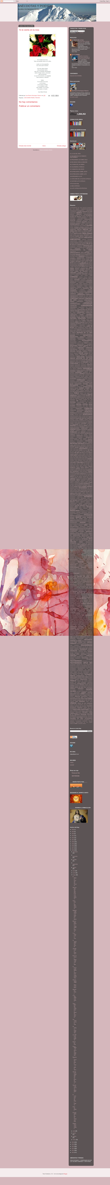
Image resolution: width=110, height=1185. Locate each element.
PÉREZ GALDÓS (83, 563)
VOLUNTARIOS (87, 719)
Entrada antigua (61, 146)
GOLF (87, 417)
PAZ (86, 555)
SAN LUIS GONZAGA (78, 621)
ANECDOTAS (88, 237)
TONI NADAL (84, 678)
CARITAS (81, 277)
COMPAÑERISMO (88, 292)
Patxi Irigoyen (78, 555)
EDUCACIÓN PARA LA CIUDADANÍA (78, 361)
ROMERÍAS (72, 605)
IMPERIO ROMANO (83, 438)
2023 (73, 835)
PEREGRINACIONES (74, 563)
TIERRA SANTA (81, 677)
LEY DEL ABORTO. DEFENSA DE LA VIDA (83, 476)
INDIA (81, 439)
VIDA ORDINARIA (80, 701)
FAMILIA (76, 393)
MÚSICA (72, 521)
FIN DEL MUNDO (87, 406)
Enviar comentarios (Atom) (46, 150)
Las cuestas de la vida (74, 1022)
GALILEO (76, 414)
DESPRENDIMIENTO (87, 340)
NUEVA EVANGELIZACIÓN (82, 528)
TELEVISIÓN (83, 654)
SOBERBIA (89, 642)
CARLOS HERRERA (88, 277)
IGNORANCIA (80, 435)
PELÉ (76, 558)
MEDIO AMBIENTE (80, 501)
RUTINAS (72, 606)
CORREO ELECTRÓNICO (87, 313)
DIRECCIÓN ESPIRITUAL (85, 348)
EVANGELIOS (79, 386)
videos (91, 701)
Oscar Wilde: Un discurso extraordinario (74, 1051)
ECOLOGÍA (72, 355)
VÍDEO (87, 701)
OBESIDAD (72, 532)
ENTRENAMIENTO (88, 373)
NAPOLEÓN (81, 521)
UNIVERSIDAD (89, 687)
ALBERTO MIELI (76, 225)
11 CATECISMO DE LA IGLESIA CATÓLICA (80, 178)
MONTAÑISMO (86, 513)
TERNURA (72, 658)
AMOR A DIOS (73, 231)
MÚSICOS (76, 521)
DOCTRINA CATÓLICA (82, 351)
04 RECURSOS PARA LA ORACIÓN (78, 162)
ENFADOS (79, 368)
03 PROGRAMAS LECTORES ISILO (78, 159)
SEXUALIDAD (80, 638)
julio (74, 870)
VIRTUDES (85, 712)
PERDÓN (81, 562)
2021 (73, 839)
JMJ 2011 (90, 450)
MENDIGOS (72, 505)
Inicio (44, 146)
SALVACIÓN (89, 614)
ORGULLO (79, 543)
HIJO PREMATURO (80, 425)
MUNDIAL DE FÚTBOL (76, 518)
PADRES (80, 547)
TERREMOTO (77, 658)
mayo (74, 874)
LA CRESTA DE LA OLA (78, 40)
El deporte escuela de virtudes (74, 881)
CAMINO (71, 271)
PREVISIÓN (86, 578)
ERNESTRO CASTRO (79, 376)
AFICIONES (84, 221)
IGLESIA (86, 433)
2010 (73, 1152)
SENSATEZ (90, 634)
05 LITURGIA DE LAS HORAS (77, 164)
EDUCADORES (77, 362)
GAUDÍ (80, 414)
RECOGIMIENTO (89, 590)
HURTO (79, 432)
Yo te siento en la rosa (74, 936)
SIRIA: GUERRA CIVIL (80, 642)
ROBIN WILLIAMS (85, 602)
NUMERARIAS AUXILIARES (77, 531)
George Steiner (78, 415)
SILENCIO (80, 639)
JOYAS (84, 460)
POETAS (81, 573)
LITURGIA (82, 481)
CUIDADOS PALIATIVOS (75, 323)
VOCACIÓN (83, 714)
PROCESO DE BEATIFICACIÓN (76, 581)
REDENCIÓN (73, 593)
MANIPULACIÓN (81, 490)
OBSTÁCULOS (85, 535)
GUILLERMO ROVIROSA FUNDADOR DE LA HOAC (80, 420)
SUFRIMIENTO (83, 649)
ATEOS (86, 254)
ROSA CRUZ (77, 605)
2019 (73, 843)
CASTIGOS (83, 279)
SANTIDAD (73, 626)
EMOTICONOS (83, 366)
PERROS (80, 566)
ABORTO (79, 212)
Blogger (65, 1173)
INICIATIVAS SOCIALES (77, 443)
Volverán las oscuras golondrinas (74, 1089)
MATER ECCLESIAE (74, 495)
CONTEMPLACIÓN (73, 302)
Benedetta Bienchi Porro (74, 264)
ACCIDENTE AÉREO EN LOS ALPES (77, 215)
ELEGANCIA (83, 364)
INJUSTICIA (87, 443)
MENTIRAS (82, 505)
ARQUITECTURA (89, 251)
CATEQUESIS (89, 282)
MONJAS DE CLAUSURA (78, 513)
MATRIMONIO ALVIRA (74, 498)
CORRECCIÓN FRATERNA (75, 313)
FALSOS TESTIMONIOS (87, 391)
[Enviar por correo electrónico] (52, 95)
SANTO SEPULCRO (84, 629)
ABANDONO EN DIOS (87, 211)
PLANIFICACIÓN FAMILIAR (82, 572)
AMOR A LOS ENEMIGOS (80, 232)
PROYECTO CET (81, 585)
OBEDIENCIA (89, 531)
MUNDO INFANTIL (88, 518)
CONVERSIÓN (86, 306)
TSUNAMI (86, 684)
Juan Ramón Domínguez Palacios (80, 90)
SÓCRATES (76, 645)
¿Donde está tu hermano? (74, 951)
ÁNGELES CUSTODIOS (87, 239)
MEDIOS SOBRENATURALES (85, 503)
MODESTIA (90, 512)
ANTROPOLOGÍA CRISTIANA (80, 243)
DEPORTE (72, 335)
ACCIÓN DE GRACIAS (75, 216)
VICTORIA (78, 697)
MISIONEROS (72, 512)
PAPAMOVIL (90, 548)
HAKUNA (90, 422)
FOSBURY (72, 411)
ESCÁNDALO (72, 377)
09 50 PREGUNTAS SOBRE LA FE (78, 174)
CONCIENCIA (73, 297)
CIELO (90, 287)
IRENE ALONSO (86, 446)
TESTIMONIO (89, 659)
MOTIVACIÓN (89, 515)
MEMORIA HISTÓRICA (87, 504)
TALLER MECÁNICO (74, 653)
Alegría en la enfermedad (74, 1126)
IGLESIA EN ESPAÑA (81, 434)
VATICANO (90, 692)
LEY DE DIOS (84, 475)
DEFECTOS (72, 331)
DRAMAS (76, 354)
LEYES (84, 477)
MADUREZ (89, 486)
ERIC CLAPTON (86, 375)
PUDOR (71, 586)
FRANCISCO (88, 411)
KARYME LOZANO (73, 470)
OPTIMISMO (85, 539)
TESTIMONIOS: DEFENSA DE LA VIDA (78, 664)
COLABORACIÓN (82, 291)
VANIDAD (83, 692)
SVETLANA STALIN (83, 651)
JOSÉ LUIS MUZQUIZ (74, 456)
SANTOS (80, 630)
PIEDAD (72, 569)
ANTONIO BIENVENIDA (83, 242)
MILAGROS (89, 506)
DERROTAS (72, 337)
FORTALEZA (88, 410)
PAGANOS (85, 547)
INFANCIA (85, 439)
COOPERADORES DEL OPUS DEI (84, 309)
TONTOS (71, 679)
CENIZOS (90, 283)
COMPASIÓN (80, 293)
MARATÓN (72, 491)
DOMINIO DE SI (88, 353)
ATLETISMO (72, 256)
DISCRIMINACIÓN (89, 349)
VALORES (73, 691)
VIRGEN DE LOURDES (82, 708)
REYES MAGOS (84, 601)
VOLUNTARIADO (88, 718)
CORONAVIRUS (80, 312)
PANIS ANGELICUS (74, 548)
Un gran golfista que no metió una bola (74, 1117)
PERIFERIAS (81, 564)
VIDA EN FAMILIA (74, 698)
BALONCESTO (73, 260)
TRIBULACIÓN (89, 683)
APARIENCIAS (79, 246)
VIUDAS (88, 713)
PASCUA (86, 552)
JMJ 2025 (86, 452)
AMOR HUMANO (87, 233)
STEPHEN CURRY (77, 648)
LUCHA (76, 484)
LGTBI (87, 477)
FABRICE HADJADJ (80, 390)
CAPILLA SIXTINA (88, 272)
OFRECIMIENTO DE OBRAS (75, 536)
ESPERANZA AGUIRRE (74, 381)
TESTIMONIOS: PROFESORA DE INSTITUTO (81, 669)
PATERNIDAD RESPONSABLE (85, 554)
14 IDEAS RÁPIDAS (75, 186)
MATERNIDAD (88, 495)
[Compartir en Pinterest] (58, 95)
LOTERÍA (90, 482)
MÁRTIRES (73, 494)
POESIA (72, 573)
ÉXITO (91, 389)
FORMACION (79, 408)
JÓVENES (89, 459)
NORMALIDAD (89, 526)
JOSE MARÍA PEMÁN (29, 97)
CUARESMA (81, 322)
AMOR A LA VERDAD (83, 231)
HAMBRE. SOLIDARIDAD (75, 423)
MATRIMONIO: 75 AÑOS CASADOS (85, 499)
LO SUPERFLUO (76, 482)
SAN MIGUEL (85, 621)
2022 (73, 837)
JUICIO (78, 467)
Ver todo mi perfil (74, 97)
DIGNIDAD (80, 345)
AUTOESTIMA (89, 257)
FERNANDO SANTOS (87, 403)
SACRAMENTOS (81, 610)
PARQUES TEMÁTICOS (87, 549)
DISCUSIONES (78, 350)
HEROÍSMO (73, 425)
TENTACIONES (73, 656)
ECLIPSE (90, 354)
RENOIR (79, 596)
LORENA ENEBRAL (84, 482)
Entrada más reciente (25, 146)
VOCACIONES (79, 717)
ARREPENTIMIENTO (75, 252)
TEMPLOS (81, 655)
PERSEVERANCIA (74, 567)
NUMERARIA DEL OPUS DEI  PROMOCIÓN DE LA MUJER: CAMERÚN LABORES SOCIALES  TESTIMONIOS (81, 209)
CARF (91, 275)
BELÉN (71, 262)
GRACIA (90, 417)
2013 (73, 1146)
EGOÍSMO (85, 362)
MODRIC (71, 513)
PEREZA (90, 563)
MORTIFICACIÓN (88, 514)
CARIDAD (74, 277)
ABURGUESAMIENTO (88, 214)
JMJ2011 (90, 452)
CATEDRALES (81, 282)
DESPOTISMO (73, 340)
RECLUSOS (79, 590)
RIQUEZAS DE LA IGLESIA (75, 602)
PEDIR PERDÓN (88, 557)
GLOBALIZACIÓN (85, 415)
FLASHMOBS (80, 407)
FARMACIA (80, 395)
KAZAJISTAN (80, 470)
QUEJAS (71, 587)
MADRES (84, 486)
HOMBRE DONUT (88, 427)
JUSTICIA (77, 469)
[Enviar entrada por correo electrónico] (49, 95)
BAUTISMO (78, 261)
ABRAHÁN (72, 214)
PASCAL (82, 552)
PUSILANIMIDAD (83, 586)
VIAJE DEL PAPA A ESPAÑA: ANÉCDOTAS (83, 695)
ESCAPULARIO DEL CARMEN (81, 377)
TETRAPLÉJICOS (80, 675)
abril (74, 1131)
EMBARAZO (89, 364)
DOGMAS (90, 351)
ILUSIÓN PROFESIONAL (76, 437)
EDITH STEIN (84, 355)
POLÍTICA (90, 573)
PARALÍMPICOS (80, 549)
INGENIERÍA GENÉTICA (82, 442)
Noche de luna (74, 1043)
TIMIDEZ (87, 677)
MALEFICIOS (89, 489)
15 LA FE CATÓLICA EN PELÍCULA (78, 188)
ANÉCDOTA (81, 237)
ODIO (91, 535)
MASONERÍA (89, 494)
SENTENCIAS (72, 635)
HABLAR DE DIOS (81, 422)
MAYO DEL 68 (81, 500)
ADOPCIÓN (72, 220)
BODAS (83, 266)
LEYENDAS (80, 477)
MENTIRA (77, 505)
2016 (73, 850)
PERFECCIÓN (73, 564)
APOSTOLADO (87, 246)
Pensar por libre (76, 773)
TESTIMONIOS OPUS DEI (81, 663)
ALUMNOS (72, 228)
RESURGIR (90, 598)
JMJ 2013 (76, 452)
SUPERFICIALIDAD (82, 650)
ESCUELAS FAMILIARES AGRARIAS (84, 378)
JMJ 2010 (85, 450)
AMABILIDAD (73, 229)
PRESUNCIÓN (80, 578)
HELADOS (81, 424)
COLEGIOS (89, 291)
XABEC (76, 723)
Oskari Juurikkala (73, 544)
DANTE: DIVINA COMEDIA (87, 328)
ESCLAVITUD (89, 377)
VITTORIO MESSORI (82, 713)
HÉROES (90, 424)
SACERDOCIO (88, 606)
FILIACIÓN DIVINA (87, 404)
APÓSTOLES (89, 247)
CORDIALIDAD (82, 311)
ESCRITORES (73, 378)
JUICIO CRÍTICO (85, 467)
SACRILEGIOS (73, 611)
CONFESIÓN (74, 298)
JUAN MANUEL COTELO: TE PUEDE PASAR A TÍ (83, 461)
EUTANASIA (89, 385)
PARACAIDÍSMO (73, 549)
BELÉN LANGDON (77, 262)
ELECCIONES (77, 364)
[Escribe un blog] (53, 95)
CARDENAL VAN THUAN (80, 275)
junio (74, 872)
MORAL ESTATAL (75, 514)
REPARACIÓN (85, 596)
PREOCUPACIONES (81, 577)
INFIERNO (90, 439)
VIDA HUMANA (88, 699)
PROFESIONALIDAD (87, 581)
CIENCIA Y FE (78, 288)
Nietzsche (80, 525)
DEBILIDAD (79, 330)
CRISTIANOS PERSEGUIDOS (78, 318)
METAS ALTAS (89, 505)
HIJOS (85, 425)
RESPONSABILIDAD (81, 598)
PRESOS (75, 578)
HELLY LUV (85, 424)
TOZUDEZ (90, 679)
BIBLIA (76, 265)
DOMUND (72, 354)
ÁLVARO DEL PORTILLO (80, 228)
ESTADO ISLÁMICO (74, 382)
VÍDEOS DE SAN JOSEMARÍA (84, 703)
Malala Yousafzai (77, 489)
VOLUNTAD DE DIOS (76, 718)
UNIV (85, 687)
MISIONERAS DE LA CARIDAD (86, 510)
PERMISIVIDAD (73, 566)
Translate (81, 32)
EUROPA (82, 385)
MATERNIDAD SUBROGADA (76, 496)
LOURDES (72, 484)
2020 (73, 841)
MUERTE (78, 517)
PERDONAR (89, 562)
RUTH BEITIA (89, 605)
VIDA (82, 697)
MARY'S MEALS (84, 494)
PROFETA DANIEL (81, 582)
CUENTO (86, 322)
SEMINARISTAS (78, 634)
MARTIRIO (78, 494)
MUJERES (89, 517)
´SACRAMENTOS (73, 211)
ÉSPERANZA (89, 380)
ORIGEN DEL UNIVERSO (87, 543)
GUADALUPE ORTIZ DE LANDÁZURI (83, 418)
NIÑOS (85, 525)
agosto (74, 867)
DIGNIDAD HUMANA (78, 346)
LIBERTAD (72, 479)
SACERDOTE (89, 607)
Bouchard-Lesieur (84, 267)
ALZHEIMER (89, 228)
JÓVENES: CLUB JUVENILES (76, 460)
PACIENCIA (83, 545)
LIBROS (78, 480)
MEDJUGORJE (79, 504)
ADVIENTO (78, 221)
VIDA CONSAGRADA (88, 697)
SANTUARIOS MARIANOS (87, 630)
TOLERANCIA (73, 678)
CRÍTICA (84, 321)
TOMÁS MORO (79, 678)
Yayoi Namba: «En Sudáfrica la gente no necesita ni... (74, 1010)
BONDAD (72, 267)
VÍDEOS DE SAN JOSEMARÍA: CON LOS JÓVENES (81, 704)
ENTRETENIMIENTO (74, 375)
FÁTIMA (83, 395)
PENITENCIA (82, 560)
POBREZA (89, 572)
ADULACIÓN (85, 220)
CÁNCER (90, 271)
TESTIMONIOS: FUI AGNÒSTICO (86, 667)
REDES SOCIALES (81, 593)
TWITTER (90, 684)
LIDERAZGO (83, 480)
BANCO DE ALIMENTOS (81, 260)
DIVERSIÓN (84, 350)
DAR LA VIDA (73, 330)
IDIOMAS (75, 433)
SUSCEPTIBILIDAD (73, 651)
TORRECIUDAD (83, 679)
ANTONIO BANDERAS (74, 242)
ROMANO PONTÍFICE (86, 603)
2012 (73, 1148)
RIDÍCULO (90, 601)
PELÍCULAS (89, 559)
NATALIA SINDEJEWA (88, 521)
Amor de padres (74, 1108)
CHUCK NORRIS (85, 287)
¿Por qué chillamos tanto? (74, 998)
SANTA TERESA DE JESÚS (83, 624)
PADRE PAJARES (73, 547)
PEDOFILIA (72, 558)
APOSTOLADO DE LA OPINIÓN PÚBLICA (78, 247)
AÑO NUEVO (87, 244)
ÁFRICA (83, 222)
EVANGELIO (73, 386)
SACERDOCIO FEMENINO (76, 607)
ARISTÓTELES (73, 251)
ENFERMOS (89, 370)
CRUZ (77, 322)
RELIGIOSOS (73, 596)
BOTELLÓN (77, 267)
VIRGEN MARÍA (85, 709)
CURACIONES (73, 325)
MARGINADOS (77, 491)
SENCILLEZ (84, 634)
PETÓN (85, 568)
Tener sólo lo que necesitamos (74, 904)
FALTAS (71, 393)
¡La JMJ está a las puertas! (74, 1037)
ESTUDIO (85, 384)
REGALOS (72, 595)
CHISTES (79, 287)
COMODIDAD (81, 292)
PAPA (80, 548)
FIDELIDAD (78, 404)
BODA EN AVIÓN (77, 266)
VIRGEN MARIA (77, 709)
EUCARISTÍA (74, 385)
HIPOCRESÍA (76, 427)
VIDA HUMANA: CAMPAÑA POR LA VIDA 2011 (80, 700)
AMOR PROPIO (73, 235)
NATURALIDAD (73, 522)
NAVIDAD (83, 522)
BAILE (91, 259)
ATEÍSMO (78, 255)
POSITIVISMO (82, 575)
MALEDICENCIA (84, 489)
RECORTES (90, 591)
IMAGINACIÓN (89, 437)
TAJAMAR (90, 651)
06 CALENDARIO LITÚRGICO (77, 167)
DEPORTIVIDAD (74, 336)
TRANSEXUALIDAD (81, 683)
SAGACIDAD (81, 611)
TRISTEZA (81, 684)
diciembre (75, 851)
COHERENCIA (73, 291)
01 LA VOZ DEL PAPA (75, 153)
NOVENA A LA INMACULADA (76, 527)
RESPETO (84, 597)
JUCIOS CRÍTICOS (80, 466)
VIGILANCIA (89, 706)
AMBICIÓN (79, 229)
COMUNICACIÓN (74, 296)
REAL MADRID (85, 588)
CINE (91, 288)
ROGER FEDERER (77, 603)
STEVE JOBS (85, 648)
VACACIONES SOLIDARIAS (76, 689)
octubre (75, 859)
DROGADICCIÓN (83, 354)
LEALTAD (90, 472)
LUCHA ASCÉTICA (84, 484)
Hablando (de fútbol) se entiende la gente (74, 915)
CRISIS (86, 316)
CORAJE (72, 311)
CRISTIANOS (89, 317)
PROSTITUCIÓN (89, 583)
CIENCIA (72, 288)
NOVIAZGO (73, 529)
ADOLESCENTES (88, 219)
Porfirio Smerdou (74, 575)
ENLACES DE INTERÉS (76, 75)
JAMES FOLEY (76, 448)
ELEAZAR (72, 364)
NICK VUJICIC (73, 525)
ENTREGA (82, 373)
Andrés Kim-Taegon (74, 237)
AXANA (87, 259)
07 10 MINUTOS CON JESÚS (77, 169)
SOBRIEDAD (73, 643)
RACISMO (83, 587)
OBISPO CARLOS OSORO (81, 532)
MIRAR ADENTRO (83, 508)
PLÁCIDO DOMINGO (84, 571)
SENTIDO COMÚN (80, 635)
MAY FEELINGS (73, 500)
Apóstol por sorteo (74, 991)
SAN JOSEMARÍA (87, 615)
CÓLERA (71, 292)
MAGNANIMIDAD (83, 488)
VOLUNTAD (90, 717)
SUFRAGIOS (76, 649)
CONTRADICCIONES (75, 304)
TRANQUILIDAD (73, 683)
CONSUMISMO (89, 301)
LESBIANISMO (73, 475)
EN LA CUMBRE (76, 54)
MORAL (90, 513)
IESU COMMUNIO (81, 433)
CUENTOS (90, 322)
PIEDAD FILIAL (77, 569)
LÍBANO (90, 477)
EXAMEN (81, 388)
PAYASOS (83, 555)
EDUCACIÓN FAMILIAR (87, 359)
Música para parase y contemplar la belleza (74, 926)
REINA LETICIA (78, 595)
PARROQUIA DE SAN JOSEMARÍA (78, 550)
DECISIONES (89, 330)
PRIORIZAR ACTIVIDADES (86, 580)
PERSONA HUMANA (86, 567)
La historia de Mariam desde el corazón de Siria (74, 972)
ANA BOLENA (80, 235)
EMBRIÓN (72, 366)
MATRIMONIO (88, 496)
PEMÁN (78, 560)
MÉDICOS (72, 501)
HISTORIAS (82, 427)
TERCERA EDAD (80, 656)
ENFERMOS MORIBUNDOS (76, 371)
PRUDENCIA (89, 585)
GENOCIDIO (72, 415)
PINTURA (75, 571)
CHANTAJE (90, 284)
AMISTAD (85, 229)
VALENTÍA (89, 689)
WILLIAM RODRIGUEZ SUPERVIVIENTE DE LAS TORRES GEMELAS (81, 722)
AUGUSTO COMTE (88, 256)
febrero (74, 1136)
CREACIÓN (72, 316)
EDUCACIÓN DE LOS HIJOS (84, 358)
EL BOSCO (81, 363)
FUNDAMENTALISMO (87, 413)
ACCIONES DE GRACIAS (87, 216)
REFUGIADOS (89, 593)
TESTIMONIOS (76, 661)
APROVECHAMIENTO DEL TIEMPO (81, 250)
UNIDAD (72, 687)
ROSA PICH (83, 605)
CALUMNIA (81, 270)
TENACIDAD (89, 655)
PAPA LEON (84, 548)
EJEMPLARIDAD (74, 363)
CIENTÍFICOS (86, 288)
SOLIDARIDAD (86, 645)
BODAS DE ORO (88, 266)
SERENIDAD (83, 636)
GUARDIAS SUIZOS (74, 419)
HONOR (90, 428)
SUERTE (71, 649)
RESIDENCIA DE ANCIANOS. (75, 597)
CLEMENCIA (82, 289)
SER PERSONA (75, 776)
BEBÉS (90, 261)
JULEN (91, 467)
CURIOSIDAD (82, 325)
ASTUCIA (85, 253)
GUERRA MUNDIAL (88, 419)
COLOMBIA (76, 292)
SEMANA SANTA (80, 633)
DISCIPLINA (81, 349)
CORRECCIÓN (89, 312)
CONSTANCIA (80, 301)
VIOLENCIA (79, 707)
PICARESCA (90, 568)
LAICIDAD (82, 472)
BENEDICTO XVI (84, 264)
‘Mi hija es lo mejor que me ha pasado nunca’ (74, 1077)
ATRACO (76, 256)
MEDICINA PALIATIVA (88, 500)
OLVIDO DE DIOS (80, 537)
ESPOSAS (90, 381)
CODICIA (90, 289)
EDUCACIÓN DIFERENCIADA (75, 359)
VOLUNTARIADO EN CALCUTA (76, 719)
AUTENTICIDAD (80, 257)
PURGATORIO (76, 586)
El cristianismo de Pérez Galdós (74, 1099)
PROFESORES (73, 582)
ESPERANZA (81, 380)
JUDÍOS (85, 466)
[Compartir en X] (55, 95)
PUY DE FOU (89, 586)
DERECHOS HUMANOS (86, 336)
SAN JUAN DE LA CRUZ (79, 620)
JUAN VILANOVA (83, 465)
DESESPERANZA (81, 339)
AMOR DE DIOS (78, 233)
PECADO (90, 555)
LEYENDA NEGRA (73, 477)
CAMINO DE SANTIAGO (81, 271)
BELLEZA (83, 262)
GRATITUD (72, 418)
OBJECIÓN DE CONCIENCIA (76, 533)
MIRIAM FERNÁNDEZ (86, 509)
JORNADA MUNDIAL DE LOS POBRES (85, 455)
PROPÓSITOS (80, 583)
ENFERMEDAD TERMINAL (75, 370)
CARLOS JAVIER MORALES (76, 278)
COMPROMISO (89, 294)
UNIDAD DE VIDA (78, 687)
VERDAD (82, 694)
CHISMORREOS (73, 287)
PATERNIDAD (72, 554)
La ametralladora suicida (75, 943)
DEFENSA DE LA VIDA (84, 332)
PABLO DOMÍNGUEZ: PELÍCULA (84, 544)
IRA (76, 446)
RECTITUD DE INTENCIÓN (84, 592)
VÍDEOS (73, 703)
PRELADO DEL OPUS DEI (84, 576)
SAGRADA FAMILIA (79, 612)
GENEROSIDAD (87, 414)
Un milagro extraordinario (74, 1029)
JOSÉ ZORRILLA (85, 457)
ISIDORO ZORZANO (79, 447)
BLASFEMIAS (81, 265)
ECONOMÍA (78, 355)
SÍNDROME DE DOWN (75, 641)
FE (77, 401)
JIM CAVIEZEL (79, 450)
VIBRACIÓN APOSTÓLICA (81, 696)
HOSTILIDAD (89, 430)
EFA (81, 362)
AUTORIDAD (73, 259)
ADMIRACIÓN (79, 219)
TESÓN (90, 658)
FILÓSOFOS (79, 406)
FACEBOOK (87, 390)
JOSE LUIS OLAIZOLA (83, 456)
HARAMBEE (83, 423)
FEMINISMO (78, 403)
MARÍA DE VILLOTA (84, 491)
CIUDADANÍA (73, 289)
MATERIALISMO (81, 495)
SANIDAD (90, 621)
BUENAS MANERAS (80, 269)
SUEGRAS (90, 648)
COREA (87, 311)
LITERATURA (76, 481)
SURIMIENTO (89, 650)
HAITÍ (87, 422)
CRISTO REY (78, 321)
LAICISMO (86, 472)
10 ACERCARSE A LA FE (76, 176)
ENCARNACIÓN (78, 367)
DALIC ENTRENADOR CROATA (81, 327)
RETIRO (90, 600)
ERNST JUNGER (88, 376)
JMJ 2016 (81, 452)
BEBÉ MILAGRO (85, 261)
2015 (73, 1142)
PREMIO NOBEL (73, 577)
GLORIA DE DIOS (81, 417)
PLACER (78, 571)
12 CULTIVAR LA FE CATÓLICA (77, 181)
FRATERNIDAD (73, 413)
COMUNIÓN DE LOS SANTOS (85, 296)
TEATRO (82, 653)
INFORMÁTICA (73, 442)
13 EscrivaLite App (74, 183)
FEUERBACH (72, 404)
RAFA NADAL (89, 587)
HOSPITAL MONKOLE (81, 430)
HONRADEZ (73, 429)
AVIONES (83, 259)
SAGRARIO (77, 614)
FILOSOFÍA (72, 406)
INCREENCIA (76, 439)
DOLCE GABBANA (74, 353)
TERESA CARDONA (88, 656)
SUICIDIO (90, 649)
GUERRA (81, 419)
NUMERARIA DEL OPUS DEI (85, 530)
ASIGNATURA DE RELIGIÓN (77, 253)
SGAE (86, 638)
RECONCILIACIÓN (83, 591)
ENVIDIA (80, 375)
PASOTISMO (89, 553)
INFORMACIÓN (88, 440)
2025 (73, 831)
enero (74, 1139)
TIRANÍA (90, 677)
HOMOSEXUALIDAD (74, 428)
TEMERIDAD (90, 654)
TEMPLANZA (73, 655)
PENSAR (87, 560)
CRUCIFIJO (89, 321)
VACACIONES (89, 688)
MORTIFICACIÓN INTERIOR (76, 515)
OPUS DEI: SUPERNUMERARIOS (80, 540)
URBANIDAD (81, 688)
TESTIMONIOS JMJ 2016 (87, 661)
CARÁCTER (78, 273)
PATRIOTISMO (73, 555)
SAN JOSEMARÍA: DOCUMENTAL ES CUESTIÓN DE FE (81, 616)
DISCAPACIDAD (73, 349)
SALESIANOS (83, 614)
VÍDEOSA (72, 706)
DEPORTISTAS (87, 335)
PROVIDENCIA (73, 585)
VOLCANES (85, 717)
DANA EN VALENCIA (78, 328)
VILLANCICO (73, 707)
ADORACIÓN (79, 220)
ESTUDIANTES (78, 384)
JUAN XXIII (90, 465)
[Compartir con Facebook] (56, 95)
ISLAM (86, 447)
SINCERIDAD (88, 639)
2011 (73, 1150)
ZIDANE (84, 723)
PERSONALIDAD (73, 568)
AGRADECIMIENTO (75, 224)
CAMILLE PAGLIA (88, 270)
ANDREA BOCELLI (79, 236)
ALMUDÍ (72, 765)
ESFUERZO (72, 380)
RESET (90, 596)
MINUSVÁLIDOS (73, 508)
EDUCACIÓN (81, 357)
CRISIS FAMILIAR (81, 317)
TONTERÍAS (90, 678)
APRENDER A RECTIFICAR (83, 248)
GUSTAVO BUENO (73, 422)
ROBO (91, 602)
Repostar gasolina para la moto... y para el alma (75, 1063)
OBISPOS (90, 532)
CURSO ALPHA (82, 326)
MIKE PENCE (82, 506)
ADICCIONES (72, 219)
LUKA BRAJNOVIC (78, 485)
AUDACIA (82, 256)
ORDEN (81, 542)
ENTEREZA (77, 373)
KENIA (84, 470)
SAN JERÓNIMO (73, 615)
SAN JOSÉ (79, 615)
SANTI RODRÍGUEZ (87, 625)
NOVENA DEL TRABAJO (87, 527)
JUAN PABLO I (73, 462)
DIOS (84, 346)
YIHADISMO (80, 723)
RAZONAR (79, 588)
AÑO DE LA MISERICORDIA (78, 244)
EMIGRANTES (77, 366)
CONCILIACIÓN (79, 297)
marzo (74, 1133)
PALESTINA (90, 547)
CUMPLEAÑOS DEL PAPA (87, 323)
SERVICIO (72, 638)
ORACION (90, 540)
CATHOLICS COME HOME (76, 283)
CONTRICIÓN (73, 305)
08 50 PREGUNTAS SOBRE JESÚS (78, 171)
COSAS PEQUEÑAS (86, 314)
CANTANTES (80, 272)
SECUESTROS (73, 633)
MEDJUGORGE (73, 504)
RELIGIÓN (90, 595)
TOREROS (77, 679)
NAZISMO (90, 522)
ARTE (82, 252)
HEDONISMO (75, 424)
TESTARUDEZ (72, 659)
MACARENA (85, 485)
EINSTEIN (90, 362)
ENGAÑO (86, 371)
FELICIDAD (73, 402)
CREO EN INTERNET (80, 316)
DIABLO (86, 342)
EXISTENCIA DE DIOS (83, 389)
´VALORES (79, 211)
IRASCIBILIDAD (80, 446)
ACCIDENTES (89, 215)
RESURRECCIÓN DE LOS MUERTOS (79, 600)
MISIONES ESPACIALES (82, 512)
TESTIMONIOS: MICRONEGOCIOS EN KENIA (81, 668)
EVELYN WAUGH (74, 388)
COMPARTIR (73, 293)
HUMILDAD (73, 432)
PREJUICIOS (73, 576)
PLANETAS (74, 572)
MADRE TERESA (78, 486)
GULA (91, 420)
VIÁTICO (71, 696)
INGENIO (90, 442)
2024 (73, 833)
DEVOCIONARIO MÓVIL (75, 341)
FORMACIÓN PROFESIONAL (77, 410)
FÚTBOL (72, 414)
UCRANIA (72, 685)
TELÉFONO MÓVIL (74, 654)
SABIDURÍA (79, 606)
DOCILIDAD (72, 351)
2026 (73, 829)
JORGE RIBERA (73, 455)
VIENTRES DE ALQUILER (80, 706)
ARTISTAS (87, 252)
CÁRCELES (84, 273)
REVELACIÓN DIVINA (74, 601)
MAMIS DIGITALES (73, 490)
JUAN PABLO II (81, 462)
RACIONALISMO (77, 587)
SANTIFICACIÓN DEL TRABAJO (84, 628)
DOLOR (81, 353)
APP (71, 248)
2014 (73, 1144)
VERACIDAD (73, 693)
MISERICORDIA (75, 510)
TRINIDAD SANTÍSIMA (74, 684)
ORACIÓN (73, 542)
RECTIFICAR (73, 592)
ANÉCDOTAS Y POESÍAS (35, 6)
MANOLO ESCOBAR (88, 490)
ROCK (71, 603)
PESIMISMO (80, 568)
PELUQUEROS (73, 560)
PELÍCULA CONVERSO (82, 558)
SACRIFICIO (89, 610)
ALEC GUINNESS (83, 225)
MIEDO (76, 506)
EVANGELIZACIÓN (87, 386)
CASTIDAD (76, 279)
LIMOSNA (72, 481)
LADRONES (77, 472)
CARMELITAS (84, 278)
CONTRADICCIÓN (88, 302)
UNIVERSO (72, 688)
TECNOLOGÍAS (89, 653)
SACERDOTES (74, 609)
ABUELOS (79, 214)
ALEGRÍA (89, 225)
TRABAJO (73, 680)
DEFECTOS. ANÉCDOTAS (81, 331)
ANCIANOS (86, 235)
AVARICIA (79, 259)
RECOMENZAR (73, 591)
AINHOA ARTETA (84, 224)
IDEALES (83, 432)
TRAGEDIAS (90, 682)
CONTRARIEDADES (87, 304)
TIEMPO (76, 677)
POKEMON (86, 573)
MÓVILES (72, 517)
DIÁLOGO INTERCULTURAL (77, 344)
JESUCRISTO (83, 448)
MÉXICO (71, 506)
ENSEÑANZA (78, 372)
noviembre (75, 856)
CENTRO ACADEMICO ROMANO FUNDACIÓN (79, 284)
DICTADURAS (89, 344)
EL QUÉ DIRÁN (88, 363)
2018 (73, 846)
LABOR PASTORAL (83, 471)
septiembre (75, 864)
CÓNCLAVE (85, 297)
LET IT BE (78, 475)
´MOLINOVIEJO (89, 210)
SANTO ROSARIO (74, 629)
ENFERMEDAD (87, 368)
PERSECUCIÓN (88, 566)
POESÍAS (37, 97)
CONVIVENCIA (73, 307)
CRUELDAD (72, 322)
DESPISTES (90, 339)
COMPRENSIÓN (81, 294)
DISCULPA (72, 350)
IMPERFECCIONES (73, 438)
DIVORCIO (90, 350)
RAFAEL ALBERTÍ (73, 588)
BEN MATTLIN (89, 262)
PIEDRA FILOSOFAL (84, 569)
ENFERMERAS (83, 370)
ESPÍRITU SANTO (84, 381)
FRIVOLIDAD (79, 413)
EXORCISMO (72, 390)
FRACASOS (79, 411)
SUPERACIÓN (73, 650)
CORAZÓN (77, 311)
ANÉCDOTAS (75, 239)
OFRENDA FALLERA (85, 536)
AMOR (90, 229)
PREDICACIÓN (89, 575)
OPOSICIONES (78, 539)
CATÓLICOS (85, 283)
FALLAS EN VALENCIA (78, 391)
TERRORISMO (85, 658)
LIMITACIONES (89, 480)
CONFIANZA (81, 298)
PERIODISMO (89, 564)
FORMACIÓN (88, 408)
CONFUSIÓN (80, 300)
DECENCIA (84, 330)
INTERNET (72, 446)
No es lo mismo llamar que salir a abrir (75, 960)
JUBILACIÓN (72, 466)
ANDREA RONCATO (88, 236)
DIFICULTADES (73, 345)
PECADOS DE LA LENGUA (76, 557)
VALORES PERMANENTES (82, 691)
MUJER (84, 517)
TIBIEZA (72, 677)
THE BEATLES (89, 675)
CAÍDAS (76, 270)
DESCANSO (73, 339)
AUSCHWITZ (72, 257)
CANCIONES (73, 272)
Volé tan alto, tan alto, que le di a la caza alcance (74, 893)
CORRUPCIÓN (73, 314)
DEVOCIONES (86, 341)
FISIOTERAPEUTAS (74, 407)
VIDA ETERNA (81, 698)
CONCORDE (90, 297)
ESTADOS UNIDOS (81, 382)
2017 (73, 848)
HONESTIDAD (84, 428)
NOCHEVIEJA (82, 526)
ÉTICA (90, 384)
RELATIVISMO (84, 595)
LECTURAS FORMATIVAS (80, 473)
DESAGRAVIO (80, 337)
